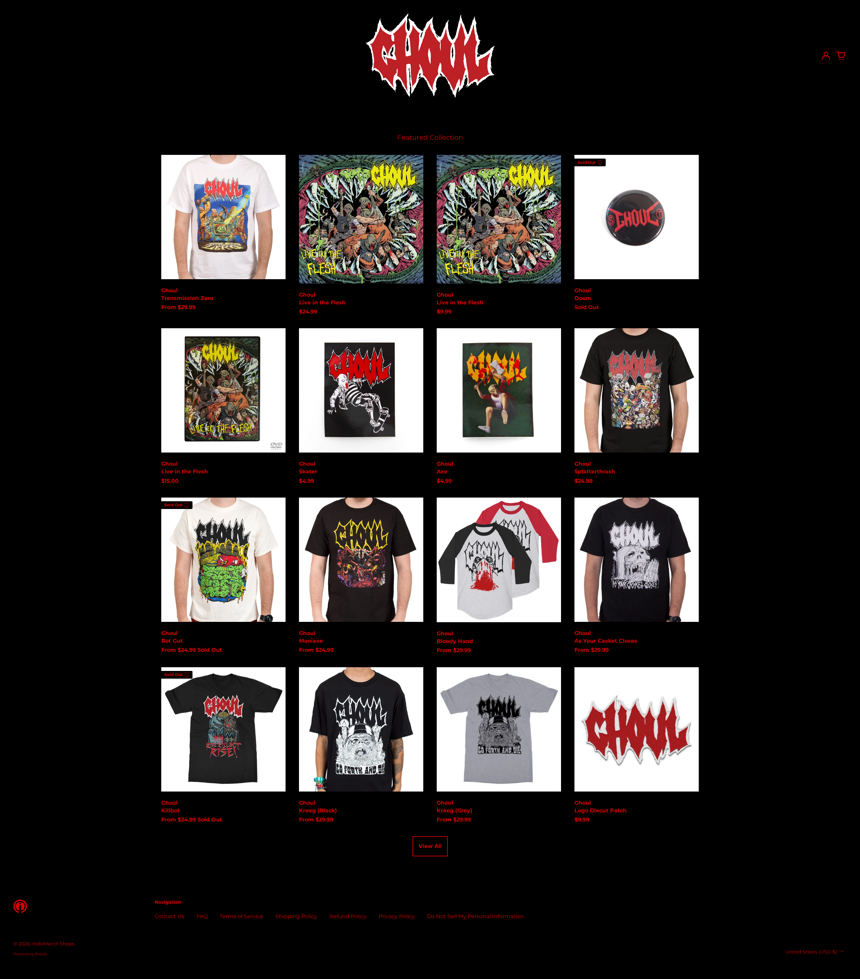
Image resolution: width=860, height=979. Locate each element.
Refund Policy (348, 916)
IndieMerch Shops (53, 944)
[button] (840, 56)
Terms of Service (241, 916)
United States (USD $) (811, 952)
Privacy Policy (397, 916)
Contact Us (169, 916)
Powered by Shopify (30, 954)
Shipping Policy (296, 916)
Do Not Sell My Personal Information (475, 916)
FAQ (202, 916)
